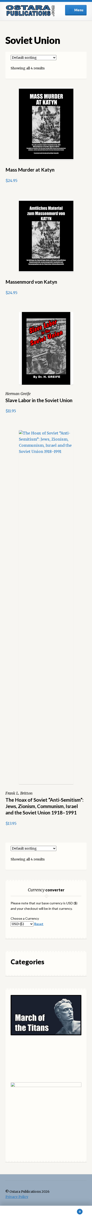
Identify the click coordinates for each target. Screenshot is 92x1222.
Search (46, 1214)
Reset (38, 924)
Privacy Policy (16, 1197)
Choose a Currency (25, 918)
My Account (15, 1214)
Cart (70, 1209)
